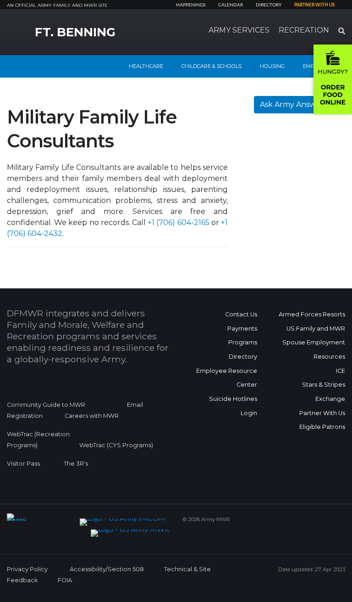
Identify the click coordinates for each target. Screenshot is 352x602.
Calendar (230, 5)
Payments (242, 328)
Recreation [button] (304, 30)
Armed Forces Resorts (312, 314)
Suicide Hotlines (233, 398)
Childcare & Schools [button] (212, 66)
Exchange (330, 398)
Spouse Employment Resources (313, 349)
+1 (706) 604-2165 (178, 222)
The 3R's (76, 463)
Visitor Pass (23, 463)
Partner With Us (322, 413)
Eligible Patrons (322, 426)
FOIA (65, 580)
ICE (340, 370)
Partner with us (314, 5)
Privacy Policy (27, 569)
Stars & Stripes (323, 384)
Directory (268, 5)
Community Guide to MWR (46, 404)
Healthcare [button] (146, 66)
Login (249, 413)
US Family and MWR (315, 328)
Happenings (190, 5)
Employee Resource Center (226, 377)
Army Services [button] (239, 30)
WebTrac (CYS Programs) (116, 445)
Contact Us (241, 314)
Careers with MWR (92, 415)
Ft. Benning (75, 32)
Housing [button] (272, 66)
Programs (242, 342)
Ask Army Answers (293, 104)
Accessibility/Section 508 (107, 569)
